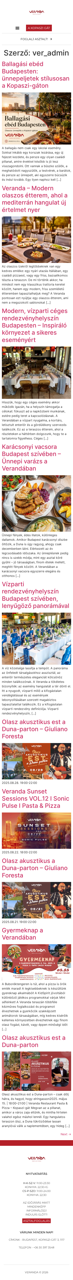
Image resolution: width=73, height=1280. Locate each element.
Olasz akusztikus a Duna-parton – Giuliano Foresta (35, 868)
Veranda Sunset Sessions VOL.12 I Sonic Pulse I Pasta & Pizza (35, 798)
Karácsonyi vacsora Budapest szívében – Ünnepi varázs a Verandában (31, 457)
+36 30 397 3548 (43, 1247)
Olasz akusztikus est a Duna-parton (34, 1041)
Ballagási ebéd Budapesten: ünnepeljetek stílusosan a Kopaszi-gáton (35, 74)
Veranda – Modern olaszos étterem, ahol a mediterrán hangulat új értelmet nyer (35, 198)
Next (66, 1134)
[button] (17, 28)
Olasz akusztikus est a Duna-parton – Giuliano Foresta (35, 729)
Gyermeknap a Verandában (22, 934)
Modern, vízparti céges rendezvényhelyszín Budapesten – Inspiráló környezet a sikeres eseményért (35, 325)
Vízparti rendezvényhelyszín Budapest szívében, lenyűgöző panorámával (35, 594)
